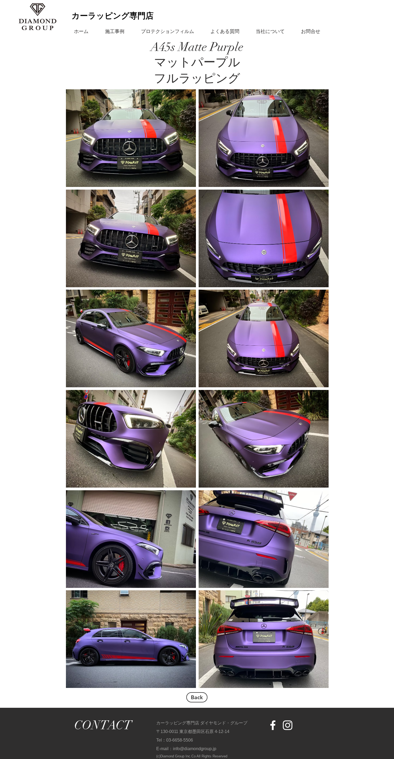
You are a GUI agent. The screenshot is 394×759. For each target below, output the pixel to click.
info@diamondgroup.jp (194, 748)
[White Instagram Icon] (287, 725)
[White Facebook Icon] (272, 725)
